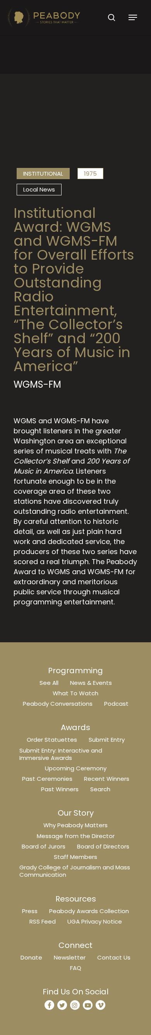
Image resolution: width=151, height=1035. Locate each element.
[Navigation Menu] (133, 17)
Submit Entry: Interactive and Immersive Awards (60, 754)
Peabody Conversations (58, 704)
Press (30, 911)
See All (48, 683)
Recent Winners (106, 779)
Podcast (116, 704)
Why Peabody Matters (75, 825)
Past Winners (60, 789)
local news (39, 189)
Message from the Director (76, 836)
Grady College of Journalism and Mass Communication (74, 871)
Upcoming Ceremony (75, 768)
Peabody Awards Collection (89, 911)
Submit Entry (107, 740)
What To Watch (75, 693)
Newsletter (70, 957)
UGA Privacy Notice (94, 921)
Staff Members (75, 857)
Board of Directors (103, 846)
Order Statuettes (52, 740)
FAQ (75, 968)
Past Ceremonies (47, 779)
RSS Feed (42, 921)
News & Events (91, 683)
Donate (31, 957)
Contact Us (113, 957)
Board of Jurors (43, 846)
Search (100, 789)
